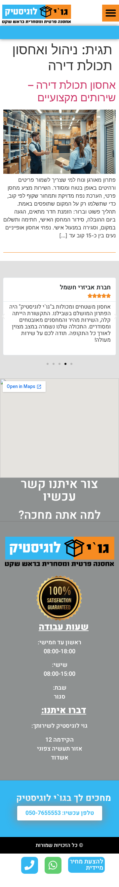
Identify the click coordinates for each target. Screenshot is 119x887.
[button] (110, 13)
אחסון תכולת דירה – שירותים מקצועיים (72, 91)
